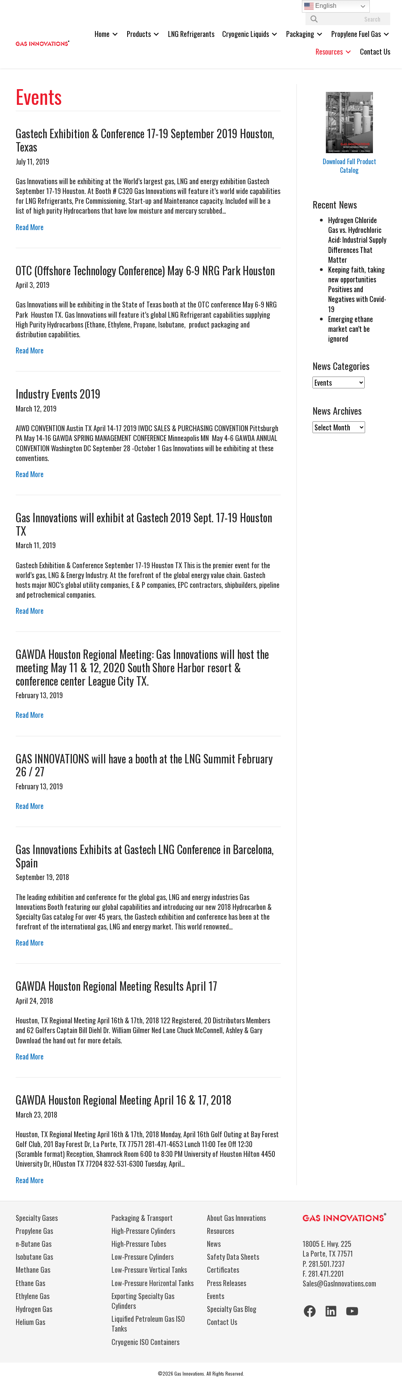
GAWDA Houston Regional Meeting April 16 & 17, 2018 (123, 1100)
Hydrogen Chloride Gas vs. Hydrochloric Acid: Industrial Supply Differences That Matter (357, 240)
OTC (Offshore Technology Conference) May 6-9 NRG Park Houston (145, 270)
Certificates (223, 1269)
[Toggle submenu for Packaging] (319, 33)
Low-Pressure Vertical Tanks (149, 1269)
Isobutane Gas (34, 1256)
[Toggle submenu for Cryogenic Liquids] (274, 33)
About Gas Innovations (236, 1218)
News (214, 1244)
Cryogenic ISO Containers (145, 1342)
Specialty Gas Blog (231, 1309)
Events (215, 1296)
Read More (30, 227)
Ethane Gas (30, 1283)
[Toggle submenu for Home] (115, 33)
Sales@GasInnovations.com (339, 1283)
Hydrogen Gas (34, 1309)
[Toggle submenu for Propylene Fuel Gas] (386, 33)
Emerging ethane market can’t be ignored (350, 329)
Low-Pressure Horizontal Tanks (152, 1283)
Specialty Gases (37, 1218)
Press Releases (226, 1283)
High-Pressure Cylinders (143, 1231)
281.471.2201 (326, 1273)
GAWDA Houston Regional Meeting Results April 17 (116, 986)
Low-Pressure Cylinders (142, 1256)
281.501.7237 (327, 1264)
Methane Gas (33, 1269)
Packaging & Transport (142, 1218)
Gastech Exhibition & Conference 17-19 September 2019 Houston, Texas (145, 140)
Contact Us (222, 1322)
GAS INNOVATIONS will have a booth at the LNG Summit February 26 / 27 (144, 765)
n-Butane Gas (33, 1244)
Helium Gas (30, 1322)
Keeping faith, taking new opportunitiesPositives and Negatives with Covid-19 (357, 289)
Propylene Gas (34, 1231)
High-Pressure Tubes (138, 1244)
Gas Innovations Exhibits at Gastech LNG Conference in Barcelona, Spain (145, 856)
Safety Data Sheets (233, 1256)
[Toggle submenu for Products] (156, 33)
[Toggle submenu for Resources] (348, 51)
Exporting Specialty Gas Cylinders (142, 1301)
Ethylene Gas (32, 1296)
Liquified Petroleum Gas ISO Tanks (148, 1324)
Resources (220, 1231)
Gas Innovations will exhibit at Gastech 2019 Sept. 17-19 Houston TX (144, 524)
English (325, 5)
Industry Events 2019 (58, 394)
